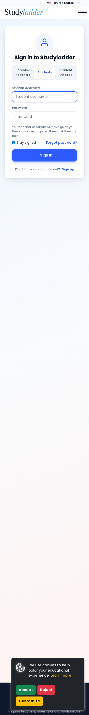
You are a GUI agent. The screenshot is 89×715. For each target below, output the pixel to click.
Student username (26, 87)
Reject (46, 689)
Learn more (60, 675)
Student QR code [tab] (65, 72)
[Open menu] (79, 12)
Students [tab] (44, 72)
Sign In (46, 155)
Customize (29, 701)
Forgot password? (61, 142)
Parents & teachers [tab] (23, 72)
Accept (26, 689)
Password (19, 108)
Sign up (68, 169)
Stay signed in (27, 142)
